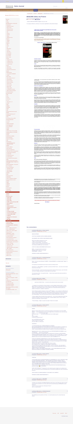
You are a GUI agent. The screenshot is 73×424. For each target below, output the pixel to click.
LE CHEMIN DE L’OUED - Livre (11, 289)
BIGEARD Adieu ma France (41, 231)
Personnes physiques (10, 167)
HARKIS (7, 145)
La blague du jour (10, 61)
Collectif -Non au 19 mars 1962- (11, 130)
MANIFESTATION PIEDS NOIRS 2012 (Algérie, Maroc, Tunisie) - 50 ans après (12, 161)
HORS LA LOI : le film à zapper (11, 230)
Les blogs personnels (10, 155)
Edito (7, 20)
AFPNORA (8, 107)
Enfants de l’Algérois (9, 138)
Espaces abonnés (9, 252)
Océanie (8, 33)
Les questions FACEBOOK (11, 73)
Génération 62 (8, 141)
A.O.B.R (7, 103)
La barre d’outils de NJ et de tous (12, 251)
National (7, 38)
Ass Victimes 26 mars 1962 (11, 118)
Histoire (7, 193)
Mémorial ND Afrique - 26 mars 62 (12, 164)
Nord (7, 44)
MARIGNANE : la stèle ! (10, 233)
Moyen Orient (9, 27)
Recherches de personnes (11, 69)
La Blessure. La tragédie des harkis (12, 280)
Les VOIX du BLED (9, 236)
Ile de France (9, 52)
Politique (8, 40)
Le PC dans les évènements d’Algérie (12, 217)
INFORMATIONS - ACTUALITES (16, 10)
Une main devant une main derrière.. (11, 180)
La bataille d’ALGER (10, 211)
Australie (8, 34)
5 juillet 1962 (9, 197)
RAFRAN (7, 172)
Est (7, 47)
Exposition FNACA (9, 223)
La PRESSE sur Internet (11, 89)
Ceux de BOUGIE (9, 126)
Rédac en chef (8, 255)
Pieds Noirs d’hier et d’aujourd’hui (12, 151)
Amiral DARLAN (9, 203)
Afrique (8, 36)
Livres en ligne (9, 222)
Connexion (7, 1)
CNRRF (7, 129)
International (8, 24)
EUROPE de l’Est (10, 37)
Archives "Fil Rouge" (9, 243)
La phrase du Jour (10, 62)
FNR (7, 140)
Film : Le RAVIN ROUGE (10, 229)
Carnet (7, 65)
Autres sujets (8, 76)
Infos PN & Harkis (26, 10)
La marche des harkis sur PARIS (11, 240)
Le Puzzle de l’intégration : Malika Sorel (11, 278)
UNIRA (7, 182)
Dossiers (35, 10)
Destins (7, 194)
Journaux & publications (10, 149)
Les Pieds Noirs (8, 281)
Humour (7, 58)
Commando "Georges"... (10, 285)
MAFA (7, 159)
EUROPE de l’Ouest (10, 26)
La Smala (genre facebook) (11, 152)
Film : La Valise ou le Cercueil (11, 227)
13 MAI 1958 (9, 199)
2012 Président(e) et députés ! (11, 237)
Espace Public (8, 190)
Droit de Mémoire (9, 137)
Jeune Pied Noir (9, 148)
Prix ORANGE (8, 54)
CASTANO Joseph (10, 168)
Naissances (9, 66)
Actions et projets (10, 80)
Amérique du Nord (10, 29)
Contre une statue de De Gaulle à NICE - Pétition (12, 248)
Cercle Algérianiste (9, 125)
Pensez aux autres (10, 82)
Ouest (8, 45)
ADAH (7, 104)
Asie (7, 31)
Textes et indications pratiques (11, 178)
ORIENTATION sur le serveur (12, 15)
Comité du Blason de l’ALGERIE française (11, 133)
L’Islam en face (8, 276)
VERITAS (8, 185)
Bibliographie (40, 13)
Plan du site (54, 413)
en (66, 1)
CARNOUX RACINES (10, 123)
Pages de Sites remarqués (11, 90)
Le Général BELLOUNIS (11, 214)
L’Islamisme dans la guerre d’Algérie (11, 208)
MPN (7, 94)
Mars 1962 (8, 219)
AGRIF (7, 108)
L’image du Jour (9, 59)
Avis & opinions (9, 187)
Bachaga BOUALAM (9, 119)
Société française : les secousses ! (12, 241)
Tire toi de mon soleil (9, 282)
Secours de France (9, 175)
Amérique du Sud (10, 30)
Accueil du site (29, 13)
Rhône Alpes (9, 48)
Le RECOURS (8, 153)
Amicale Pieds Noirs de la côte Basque (11, 112)
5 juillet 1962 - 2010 (10, 244)
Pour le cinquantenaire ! (10, 234)
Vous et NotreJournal (41, 10)
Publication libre (9, 72)
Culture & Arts (9, 83)
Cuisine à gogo (9, 87)
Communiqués (9, 79)
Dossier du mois (9, 196)
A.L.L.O (7, 100)
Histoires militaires (9, 146)
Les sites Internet (9, 156)
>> (66, 7)
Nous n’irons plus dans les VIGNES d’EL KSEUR (12, 288)
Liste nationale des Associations (11, 158)
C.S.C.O (7, 122)
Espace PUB (9, 86)
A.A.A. (7, 96)
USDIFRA (8, 183)
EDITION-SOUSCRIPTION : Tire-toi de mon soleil (12, 274)
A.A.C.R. (7, 97)
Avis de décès (9, 68)
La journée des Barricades (11, 212)
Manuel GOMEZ (9, 171)
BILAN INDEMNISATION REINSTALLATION (11, 144)
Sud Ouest (8, 51)
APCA (7, 116)
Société (8, 41)
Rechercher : (55, 6)
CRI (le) (7, 134)
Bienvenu (8, 10)
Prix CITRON (8, 55)
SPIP (58, 413)
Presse (7, 22)
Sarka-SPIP (62, 413)
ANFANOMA (8, 115)
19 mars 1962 (9, 200)
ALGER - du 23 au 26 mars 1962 (12, 201)
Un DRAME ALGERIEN (10, 284)
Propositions (8, 189)
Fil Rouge (48, 10)
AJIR (7, 110)
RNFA (7, 174)
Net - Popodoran (9, 165)
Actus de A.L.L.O (9, 101)
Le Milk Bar (9, 215)
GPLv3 (66, 413)
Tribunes (31, 10)
